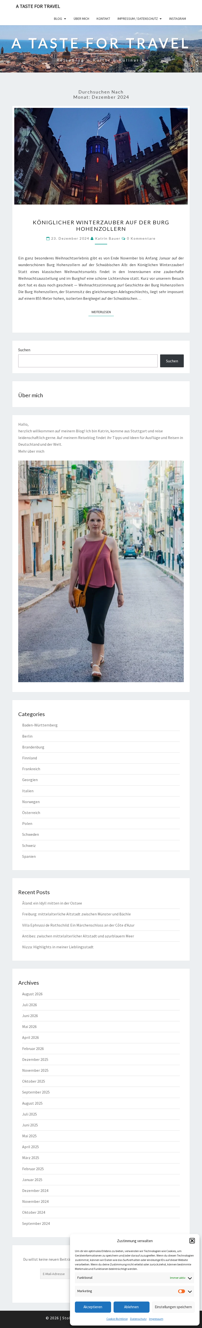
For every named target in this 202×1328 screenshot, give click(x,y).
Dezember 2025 (35, 1059)
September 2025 (36, 1092)
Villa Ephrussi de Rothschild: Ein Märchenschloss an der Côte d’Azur (78, 925)
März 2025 (30, 1157)
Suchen (24, 349)
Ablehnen (131, 1307)
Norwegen (31, 801)
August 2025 (32, 1103)
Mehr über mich (31, 451)
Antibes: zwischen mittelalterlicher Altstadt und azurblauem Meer (78, 935)
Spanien (29, 856)
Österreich (31, 812)
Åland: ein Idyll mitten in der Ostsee (52, 903)
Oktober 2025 (33, 1081)
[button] (192, 1240)
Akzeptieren (93, 1307)
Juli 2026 (29, 1004)
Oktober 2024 (33, 1212)
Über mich (81, 18)
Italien (28, 790)
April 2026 (30, 1037)
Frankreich (31, 768)
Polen (27, 823)
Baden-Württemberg (40, 724)
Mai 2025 (29, 1135)
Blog (58, 18)
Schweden (30, 834)
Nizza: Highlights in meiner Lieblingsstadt (58, 946)
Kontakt (103, 18)
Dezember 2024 (35, 1190)
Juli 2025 (29, 1114)
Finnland (29, 757)
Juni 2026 (30, 1015)
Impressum (156, 1319)
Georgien (30, 779)
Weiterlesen (102, 311)
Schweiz (29, 845)
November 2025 (35, 1070)
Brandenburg (33, 747)
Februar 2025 (33, 1168)
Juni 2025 (30, 1124)
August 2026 (32, 993)
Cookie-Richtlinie (117, 1319)
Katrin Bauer (107, 238)
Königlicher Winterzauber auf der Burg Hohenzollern (101, 225)
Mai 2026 (29, 1026)
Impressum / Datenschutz (138, 18)
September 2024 (36, 1223)
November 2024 (35, 1201)
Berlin (27, 736)
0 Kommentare (141, 238)
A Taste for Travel (38, 6)
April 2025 (30, 1146)
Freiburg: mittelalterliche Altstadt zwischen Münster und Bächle (76, 913)
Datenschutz (138, 1319)
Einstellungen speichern (173, 1307)
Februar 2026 (33, 1048)
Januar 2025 (32, 1179)
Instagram (177, 18)
